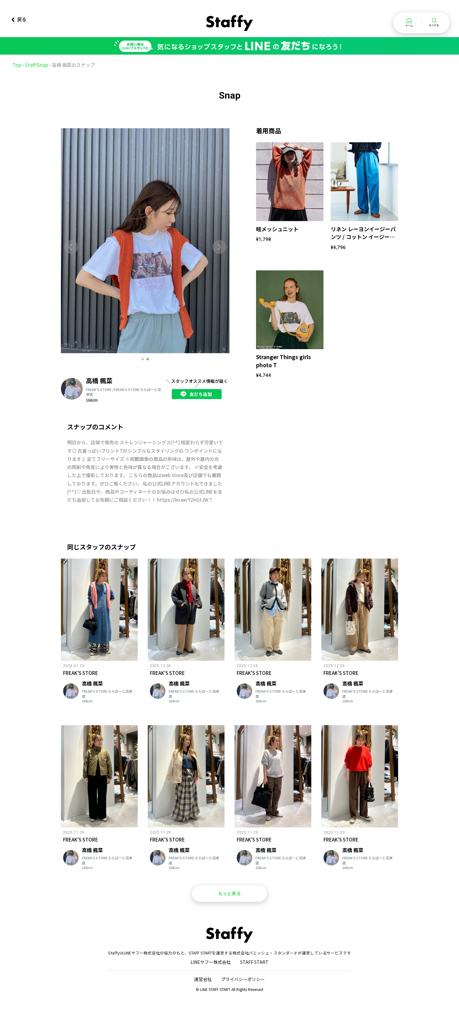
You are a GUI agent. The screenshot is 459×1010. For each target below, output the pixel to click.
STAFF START (254, 962)
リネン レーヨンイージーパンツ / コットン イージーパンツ (363, 237)
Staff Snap (36, 64)
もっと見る (229, 893)
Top (17, 64)
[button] (71, 247)
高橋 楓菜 (99, 380)
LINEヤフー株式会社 (210, 962)
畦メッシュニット (277, 229)
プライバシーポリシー (243, 979)
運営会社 (203, 979)
